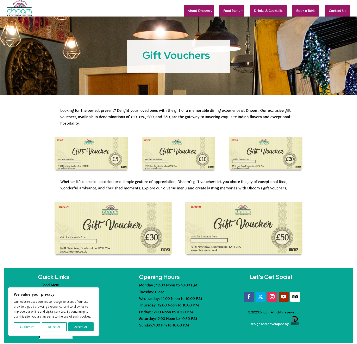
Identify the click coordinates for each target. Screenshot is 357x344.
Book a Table (305, 10)
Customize (27, 327)
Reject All (54, 327)
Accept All (80, 327)
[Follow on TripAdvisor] (295, 297)
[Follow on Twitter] (260, 297)
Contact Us (337, 10)
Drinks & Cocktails (268, 10)
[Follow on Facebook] (249, 297)
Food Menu (231, 10)
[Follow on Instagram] (272, 297)
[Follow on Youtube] (284, 297)
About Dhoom (199, 10)
